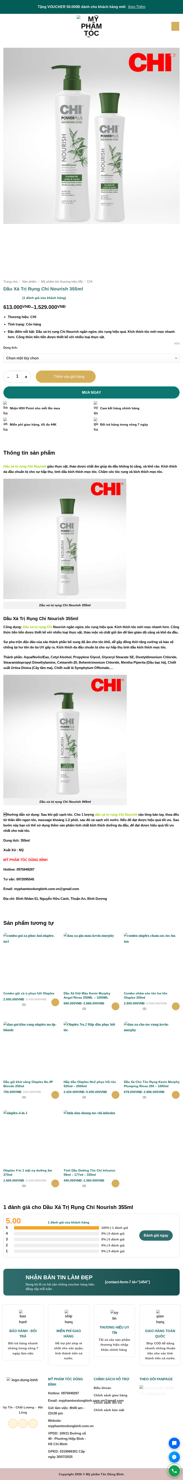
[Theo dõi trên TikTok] (32, 1423)
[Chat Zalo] (174, 1443)
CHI (89, 281)
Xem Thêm (136, 7)
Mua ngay (91, 392)
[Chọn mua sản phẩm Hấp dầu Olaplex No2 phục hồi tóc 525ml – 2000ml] (115, 1095)
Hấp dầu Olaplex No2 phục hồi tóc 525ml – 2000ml (90, 1084)
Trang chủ (10, 281)
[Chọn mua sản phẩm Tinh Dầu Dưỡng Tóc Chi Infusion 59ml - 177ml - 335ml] (115, 1183)
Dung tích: (10, 347)
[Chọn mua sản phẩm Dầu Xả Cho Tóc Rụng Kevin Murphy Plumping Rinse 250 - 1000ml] (176, 1095)
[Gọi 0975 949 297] (174, 1470)
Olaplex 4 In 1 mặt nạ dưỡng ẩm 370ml (27, 1172)
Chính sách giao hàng (110, 1395)
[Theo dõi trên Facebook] (12, 1423)
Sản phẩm (29, 281)
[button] (6, 26)
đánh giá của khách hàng (68, 1222)
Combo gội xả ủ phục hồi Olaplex (28, 993)
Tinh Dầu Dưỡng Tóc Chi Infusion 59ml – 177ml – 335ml (89, 1172)
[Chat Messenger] (174, 1457)
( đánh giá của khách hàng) (44, 298)
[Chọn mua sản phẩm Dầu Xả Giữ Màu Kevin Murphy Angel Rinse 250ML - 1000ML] (115, 1006)
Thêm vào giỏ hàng (69, 377)
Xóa (177, 343)
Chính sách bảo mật (109, 1410)
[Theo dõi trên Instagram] (22, 1423)
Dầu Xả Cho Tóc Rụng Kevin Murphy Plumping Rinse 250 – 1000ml (152, 1084)
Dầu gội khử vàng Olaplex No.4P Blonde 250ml (28, 1084)
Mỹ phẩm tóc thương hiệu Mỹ (62, 281)
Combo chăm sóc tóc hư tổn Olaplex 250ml (145, 995)
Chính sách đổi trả (108, 1402)
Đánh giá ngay (156, 1235)
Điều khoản (102, 1388)
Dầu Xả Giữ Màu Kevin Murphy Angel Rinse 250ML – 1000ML (87, 995)
